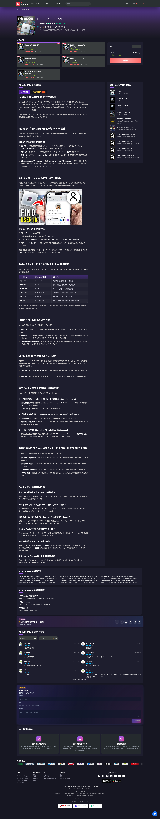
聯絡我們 (35, 778)
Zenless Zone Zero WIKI (23, 778)
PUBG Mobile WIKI (22, 780)
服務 (61, 775)
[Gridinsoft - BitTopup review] (80, 806)
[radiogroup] (26, 645)
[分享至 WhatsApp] (126, 622)
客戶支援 (35, 777)
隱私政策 (62, 777)
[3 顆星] (26, 705)
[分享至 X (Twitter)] (122, 622)
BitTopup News (21, 782)
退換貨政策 (47, 775)
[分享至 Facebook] (117, 622)
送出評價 (137, 720)
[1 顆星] (20, 705)
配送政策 (46, 777)
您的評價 (21, 709)
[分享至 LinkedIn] (135, 622)
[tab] (24, 92)
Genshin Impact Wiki (22, 775)
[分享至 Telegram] (130, 622)
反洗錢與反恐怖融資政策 (50, 778)
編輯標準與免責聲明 (65, 778)
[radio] (24, 645)
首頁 (18, 9)
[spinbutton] (136, 46)
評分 (20, 703)
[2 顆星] (23, 705)
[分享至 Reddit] (139, 622)
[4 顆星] (29, 705)
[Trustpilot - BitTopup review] (95, 806)
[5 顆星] (32, 705)
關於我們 (35, 775)
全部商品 (35, 780)
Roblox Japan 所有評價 (79, 679)
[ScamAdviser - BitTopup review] (65, 806)
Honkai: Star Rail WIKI (22, 777)
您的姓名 (21, 695)
